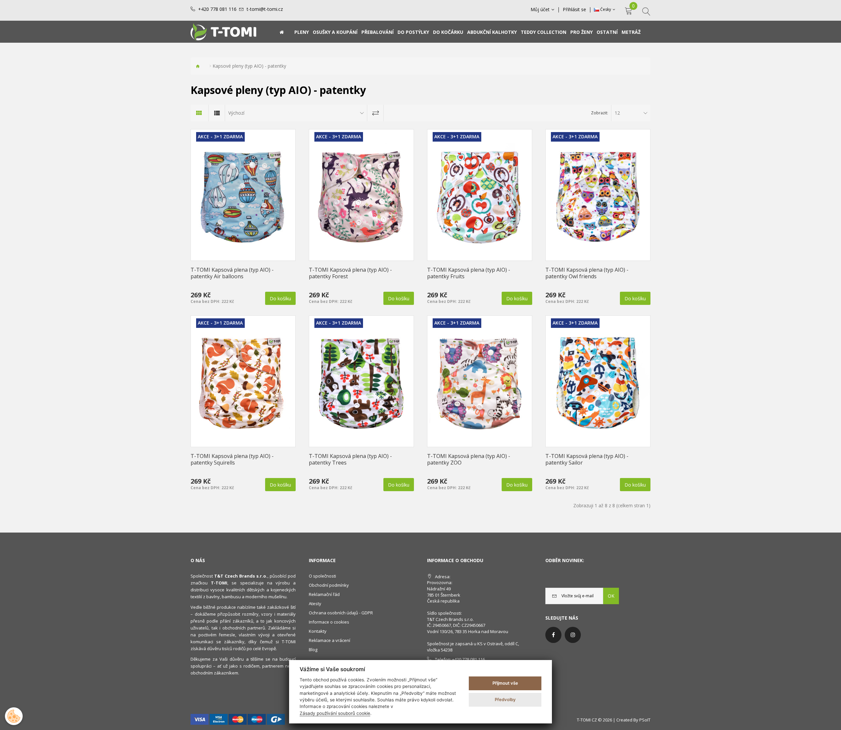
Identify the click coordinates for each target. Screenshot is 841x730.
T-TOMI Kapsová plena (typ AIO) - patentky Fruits (468, 273)
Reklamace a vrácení (329, 640)
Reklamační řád (324, 594)
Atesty (315, 603)
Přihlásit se (574, 9)
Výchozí (236, 113)
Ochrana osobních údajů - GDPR (341, 613)
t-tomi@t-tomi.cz (265, 9)
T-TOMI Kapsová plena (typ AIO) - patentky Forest (350, 273)
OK (611, 596)
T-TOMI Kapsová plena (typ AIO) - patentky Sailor (586, 459)
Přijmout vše (505, 683)
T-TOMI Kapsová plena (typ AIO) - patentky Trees (350, 459)
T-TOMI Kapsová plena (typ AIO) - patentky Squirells (232, 459)
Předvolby (505, 699)
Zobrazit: (599, 113)
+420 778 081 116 (217, 9)
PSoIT (644, 720)
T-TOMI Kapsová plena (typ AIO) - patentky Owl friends (586, 273)
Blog (313, 649)
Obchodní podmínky (329, 585)
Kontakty (318, 631)
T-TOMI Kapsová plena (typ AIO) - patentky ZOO (468, 459)
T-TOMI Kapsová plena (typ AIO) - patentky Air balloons (232, 273)
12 (617, 113)
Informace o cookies (329, 622)
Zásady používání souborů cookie (335, 713)
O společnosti (322, 576)
